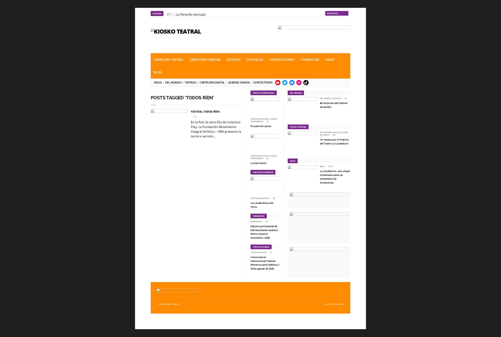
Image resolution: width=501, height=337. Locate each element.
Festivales (255, 59)
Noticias (234, 59)
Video (329, 59)
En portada (326, 132)
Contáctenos (263, 82)
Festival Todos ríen (205, 111)
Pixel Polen (338, 304)
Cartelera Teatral (169, 59)
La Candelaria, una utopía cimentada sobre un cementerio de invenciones (335, 176)
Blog (158, 72)
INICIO (158, 82)
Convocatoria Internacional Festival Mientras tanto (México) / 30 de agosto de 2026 (264, 262)
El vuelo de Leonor (260, 126)
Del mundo (173, 82)
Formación (310, 59)
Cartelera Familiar (205, 59)
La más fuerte (258, 163)
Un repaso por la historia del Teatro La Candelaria (334, 141)
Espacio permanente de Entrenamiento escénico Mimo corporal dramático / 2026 (264, 231)
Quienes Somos (239, 82)
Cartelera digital (212, 82)
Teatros (190, 82)
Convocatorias (282, 59)
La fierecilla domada (191, 14)
